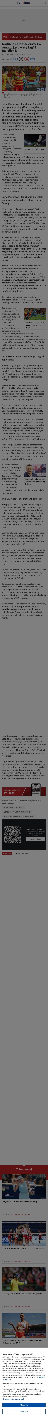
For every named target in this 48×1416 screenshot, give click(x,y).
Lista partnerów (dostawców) (13, 1399)
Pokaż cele (24, 1412)
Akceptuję (24, 1405)
